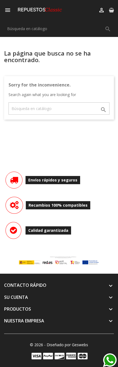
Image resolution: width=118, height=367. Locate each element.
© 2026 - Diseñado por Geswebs (59, 344)
